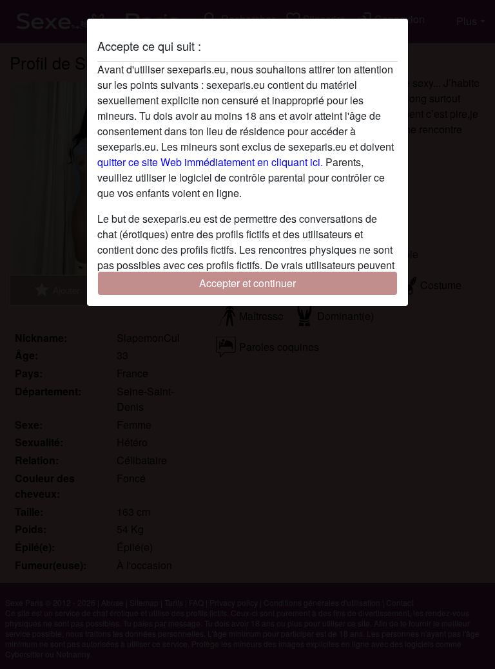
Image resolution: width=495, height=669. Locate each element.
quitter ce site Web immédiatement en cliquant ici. (210, 162)
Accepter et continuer (247, 283)
